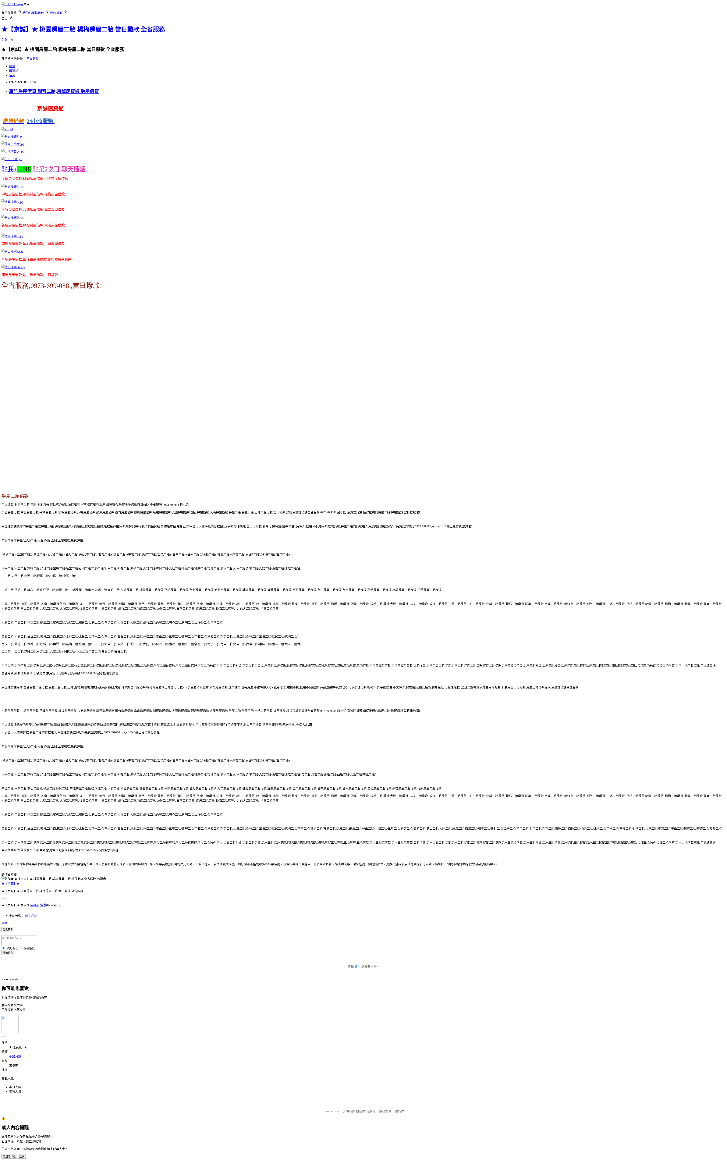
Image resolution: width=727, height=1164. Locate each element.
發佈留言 (8, 952)
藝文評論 (31, 915)
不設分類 (33, 58)
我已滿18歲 (9, 1156)
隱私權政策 (385, 1111)
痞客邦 (34, 905)
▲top (5, 922)
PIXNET (335, 1111)
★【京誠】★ (11, 883)
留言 (43, 905)
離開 (21, 1156)
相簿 (12, 66)
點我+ (44, 169)
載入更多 (8, 929)
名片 (12, 75)
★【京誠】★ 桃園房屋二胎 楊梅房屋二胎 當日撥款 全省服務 (83, 29)
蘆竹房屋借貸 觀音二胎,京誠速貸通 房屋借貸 (54, 91)
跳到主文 (8, 39)
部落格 (13, 70)
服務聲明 (399, 1111)
